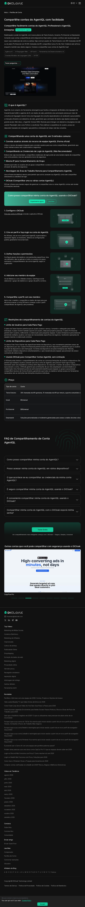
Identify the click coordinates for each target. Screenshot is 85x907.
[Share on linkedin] (9, 620)
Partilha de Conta (16, 12)
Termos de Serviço (10, 886)
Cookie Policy (26, 900)
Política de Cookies (42, 886)
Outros (53, 872)
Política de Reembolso (58, 886)
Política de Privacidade (27, 886)
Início (6, 12)
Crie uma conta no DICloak (13, 214)
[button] (74, 3)
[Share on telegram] (13, 620)
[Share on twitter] (5, 620)
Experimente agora (23, 30)
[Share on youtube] (16, 620)
